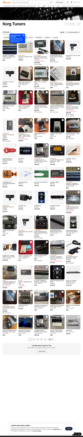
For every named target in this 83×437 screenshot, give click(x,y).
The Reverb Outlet (7, 5)
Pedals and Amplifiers (21, 5)
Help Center (77, 5)
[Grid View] (61, 32)
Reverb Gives (71, 5)
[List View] (63, 32)
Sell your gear (59, 2)
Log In (79, 2)
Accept (69, 428)
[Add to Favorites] (11, 32)
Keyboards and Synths (31, 5)
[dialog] (41, 428)
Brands (49, 5)
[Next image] (15, 47)
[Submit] (78, 23)
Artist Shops (64, 5)
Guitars (13, 5)
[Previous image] (4, 47)
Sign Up (75, 2)
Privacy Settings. (37, 431)
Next (50, 339)
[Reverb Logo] (6, 2)
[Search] (50, 2)
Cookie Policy (56, 429)
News (53, 5)
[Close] (23, 35)
